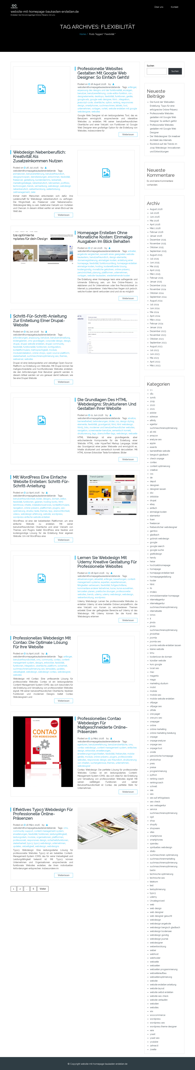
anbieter (132, 251)
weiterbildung (53, 189)
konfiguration (54, 347)
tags (94, 433)
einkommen (54, 177)
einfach (153, 508)
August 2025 (156, 255)
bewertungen (119, 579)
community (47, 659)
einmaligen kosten (108, 260)
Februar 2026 (156, 232)
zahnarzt (154, 1045)
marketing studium (159, 683)
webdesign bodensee (161, 931)
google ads (83, 99)
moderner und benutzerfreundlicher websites (112, 427)
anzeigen (127, 90)
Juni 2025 (154, 262)
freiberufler (121, 754)
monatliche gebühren (103, 269)
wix (151, 1011)
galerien (39, 502)
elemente (82, 424)
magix (153, 679)
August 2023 (156, 346)
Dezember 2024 (158, 285)
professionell (19, 840)
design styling (127, 421)
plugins (56, 508)
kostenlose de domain (161, 657)
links (86, 427)
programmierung (158, 771)
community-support (23, 831)
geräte (129, 96)
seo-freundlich (115, 760)
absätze (132, 418)
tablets (119, 105)
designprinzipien (21, 177)
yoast (152, 1034)
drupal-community (54, 344)
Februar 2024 (156, 323)
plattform (52, 666)
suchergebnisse (98, 763)
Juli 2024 (154, 304)
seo (152, 794)
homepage (155, 569)
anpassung (34, 338)
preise (153, 767)
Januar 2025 (156, 281)
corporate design (54, 341)
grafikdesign (156, 554)
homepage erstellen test (162, 573)
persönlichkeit (84, 272)
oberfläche (99, 102)
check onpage (157, 458)
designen (154, 485)
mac (152, 672)
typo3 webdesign (42, 843)
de (151, 477)
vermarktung (41, 186)
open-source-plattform (57, 353)
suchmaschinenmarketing (162, 859)
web (152, 904)
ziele (33, 192)
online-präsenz (122, 269)
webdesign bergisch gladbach (165, 927)
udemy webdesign (112, 594)
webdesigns (53, 846)
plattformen (107, 272)
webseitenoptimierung (161, 977)
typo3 (30, 843)
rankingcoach (156, 782)
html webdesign (125, 424)
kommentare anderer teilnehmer (93, 588)
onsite (153, 752)
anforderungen (20, 338)
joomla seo (155, 641)
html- (115, 99)
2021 (152, 409)
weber (153, 950)
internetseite (156, 611)
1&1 (151, 394)
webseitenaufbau (158, 973)
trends (30, 186)
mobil (153, 687)
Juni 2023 (155, 354)
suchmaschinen (107, 105)
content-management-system (111, 747)
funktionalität (29, 347)
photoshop (155, 759)
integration (124, 99)
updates (61, 669)
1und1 (153, 397)
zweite (153, 1049)
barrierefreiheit (85, 421)
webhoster (155, 958)
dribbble (154, 496)
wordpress (57, 514)
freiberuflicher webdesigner (163, 527)
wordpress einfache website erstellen (31, 517)
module (53, 350)
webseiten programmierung (163, 969)
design (67, 341)
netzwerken (54, 183)
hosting (99, 266)
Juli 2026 (154, 213)
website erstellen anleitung (163, 984)
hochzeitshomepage (160, 565)
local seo (154, 668)
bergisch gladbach (159, 454)
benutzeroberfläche (117, 744)
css (117, 421)
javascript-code (85, 102)
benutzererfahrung (96, 93)
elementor (155, 515)
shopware (155, 828)
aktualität (98, 579)
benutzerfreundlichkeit (24, 499)
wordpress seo (157, 1023)
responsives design (96, 760)
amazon (154, 435)
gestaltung (29, 180)
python (153, 775)
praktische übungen (105, 591)
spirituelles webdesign (161, 847)
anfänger (132, 87)
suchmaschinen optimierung (164, 855)
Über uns (158, 7)
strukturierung (84, 433)
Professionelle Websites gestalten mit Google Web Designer (163, 129)
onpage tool (156, 748)
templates (51, 669)
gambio (154, 531)
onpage (154, 737)
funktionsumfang (108, 263)
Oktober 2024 (157, 293)
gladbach (154, 535)
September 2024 (158, 297)
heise (152, 561)
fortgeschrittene (118, 585)
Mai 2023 (154, 358)
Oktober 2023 (157, 339)
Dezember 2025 (158, 239)
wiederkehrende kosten (118, 275)
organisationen (43, 837)
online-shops (38, 353)
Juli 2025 (154, 259)
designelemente (86, 96)
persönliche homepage (161, 756)
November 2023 (158, 335)
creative (154, 470)
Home (83, 34)
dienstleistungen (39, 177)
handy (153, 557)
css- (130, 93)
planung (96, 272)
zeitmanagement (21, 192)
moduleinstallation (22, 353)
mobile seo (155, 695)
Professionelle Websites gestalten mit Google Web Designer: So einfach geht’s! (163, 117)
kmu (152, 653)
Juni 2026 (155, 217)
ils (151, 588)
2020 (152, 405)
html (113, 424)
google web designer (100, 99)
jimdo (153, 622)
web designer (156, 912)
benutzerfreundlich (54, 174)
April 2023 (155, 361)
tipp (50, 511)
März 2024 (155, 320)
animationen (19, 174)
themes (63, 356)
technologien (19, 186)
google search (157, 546)
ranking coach (157, 779)
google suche (157, 550)
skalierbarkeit (19, 356)
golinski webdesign (159, 538)
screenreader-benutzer (100, 430)
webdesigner (64, 672)
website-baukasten (96, 275)
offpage (154, 702)
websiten (154, 1003)
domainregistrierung (88, 260)
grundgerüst (104, 424)
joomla (153, 637)
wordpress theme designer (163, 1026)
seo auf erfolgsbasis (160, 798)
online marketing (158, 729)
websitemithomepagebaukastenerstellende (99, 87)
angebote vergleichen (88, 254)
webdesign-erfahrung (31, 514)
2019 (152, 401)
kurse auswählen (125, 588)
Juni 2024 (155, 308)
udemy (98, 594)
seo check (155, 801)
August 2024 (156, 300)
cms (38, 659)
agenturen (82, 744)
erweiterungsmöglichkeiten (91, 754)
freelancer (18, 180)
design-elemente (117, 257)
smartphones (91, 105)
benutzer (82, 93)
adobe (153, 413)
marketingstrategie (22, 183)
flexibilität (109, 96)
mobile (153, 691)
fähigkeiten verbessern (89, 585)
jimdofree (154, 634)
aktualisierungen (85, 579)
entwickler (49, 662)
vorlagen (96, 108)
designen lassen (158, 489)
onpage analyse (158, 740)
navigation (82, 430)
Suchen (150, 66)
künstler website (158, 660)
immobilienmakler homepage (164, 596)
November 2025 (158, 243)
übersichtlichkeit (61, 511)
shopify (153, 824)
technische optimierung (161, 874)
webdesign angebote (160, 923)
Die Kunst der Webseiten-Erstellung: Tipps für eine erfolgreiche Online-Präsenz (164, 106)
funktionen (120, 96)
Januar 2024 (156, 327)
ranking (116, 102)
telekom (154, 881)
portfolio (65, 183)
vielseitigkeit (19, 672)
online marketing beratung (163, 733)
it (150, 618)
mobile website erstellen (162, 698)
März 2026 (155, 228)
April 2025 (155, 270)
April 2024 (155, 316)
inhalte (28, 505)
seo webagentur (158, 805)
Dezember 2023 (158, 331)
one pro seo (156, 718)
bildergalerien (20, 341)
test (151, 885)
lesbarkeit (56, 180)
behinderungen (100, 421)
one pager (155, 714)
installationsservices (41, 505)
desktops (99, 96)
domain (55, 499)
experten (105, 582)
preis (152, 763)
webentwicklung (37, 189)
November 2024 (158, 289)
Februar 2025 (156, 278)
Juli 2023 (154, 350)
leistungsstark (20, 837)
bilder (112, 421)
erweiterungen (103, 750)
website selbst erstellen (161, 992)
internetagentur (157, 599)
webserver (18, 359)
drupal (16, 344)
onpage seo (156, 744)
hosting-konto (50, 502)
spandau (154, 843)
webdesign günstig (159, 935)
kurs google (156, 664)
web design (155, 908)
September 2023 (158, 342)
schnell (153, 786)
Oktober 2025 (156, 247)
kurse (113, 588)
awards (153, 447)
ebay (152, 504)
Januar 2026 (156, 236)
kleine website (157, 649)
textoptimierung (157, 889)
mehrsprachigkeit (39, 350)
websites (95, 111)
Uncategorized (157, 901)
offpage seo (156, 706)
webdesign (53, 186)
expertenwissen (118, 582)
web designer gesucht (161, 916)
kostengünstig (84, 269)
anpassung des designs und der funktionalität (100, 90)
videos (16, 514)
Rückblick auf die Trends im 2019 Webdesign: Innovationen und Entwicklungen (165, 148)
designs (47, 499)
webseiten (155, 965)
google (153, 542)
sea (151, 790)
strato (152, 851)
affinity (153, 420)
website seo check (159, 996)
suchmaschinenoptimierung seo (43, 356)
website (47, 514)
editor (63, 499)
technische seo (157, 878)
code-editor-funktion (117, 93)
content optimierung (160, 466)
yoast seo (155, 1038)
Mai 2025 (154, 266)
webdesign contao (47, 672)
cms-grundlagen (36, 341)
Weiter (43, 889)
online (153, 725)
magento (154, 676)
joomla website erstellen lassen (165, 645)
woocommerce (157, 1015)
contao (57, 659)
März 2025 (155, 274)
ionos (152, 615)
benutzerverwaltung (60, 338)
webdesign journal (159, 939)
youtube (154, 1042)
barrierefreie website (160, 451)
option (109, 102)
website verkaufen (159, 1000)
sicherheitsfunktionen (57, 840)
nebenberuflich (39, 183)
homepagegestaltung (160, 576)
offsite (153, 710)
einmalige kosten (158, 512)
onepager (155, 721)
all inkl (153, 432)
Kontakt (174, 7)
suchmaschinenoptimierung (163, 862)
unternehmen (84, 108)
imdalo (153, 592)
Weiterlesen (128, 134)
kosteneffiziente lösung (115, 266)
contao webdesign (87, 747)
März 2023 (155, 365)
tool (125, 105)
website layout (157, 988)
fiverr (152, 519)
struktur (29, 511)
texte (36, 511)
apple (153, 443)
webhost (154, 954)
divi (151, 493)
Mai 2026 (154, 220)
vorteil (104, 108)
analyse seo (156, 439)
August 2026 (156, 209)
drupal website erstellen (32, 344)
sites (152, 832)
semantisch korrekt (121, 430)
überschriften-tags (106, 433)
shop (152, 820)
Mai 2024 (154, 312)
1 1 (151, 390)
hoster (153, 580)
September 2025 (158, 251)
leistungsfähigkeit (58, 834)
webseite (132, 433)
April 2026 (155, 224)
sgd (152, 817)
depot (153, 481)
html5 (80, 427)
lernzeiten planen (86, 591)
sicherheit (62, 666)
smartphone (156, 836)
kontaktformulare (21, 350)
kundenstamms (42, 180)
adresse (154, 416)
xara (152, 1030)
